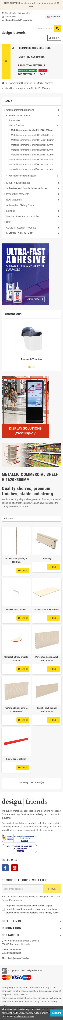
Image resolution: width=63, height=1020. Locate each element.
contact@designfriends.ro (17, 958)
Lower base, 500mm (16, 759)
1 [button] (29, 367)
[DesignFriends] (14, 32)
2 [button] (33, 367)
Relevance (9, 518)
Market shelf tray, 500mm (46, 609)
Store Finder (9, 13)
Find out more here (24, 1016)
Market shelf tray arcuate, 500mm (16, 659)
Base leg (47, 558)
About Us (26, 13)
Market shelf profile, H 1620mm (16, 560)
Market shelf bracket (16, 609)
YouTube (14, 867)
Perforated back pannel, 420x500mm (46, 659)
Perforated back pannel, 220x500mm (16, 710)
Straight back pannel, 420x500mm (47, 710)
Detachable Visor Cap (31, 359)
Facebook (5, 867)
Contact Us (10, 16)
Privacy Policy (51, 912)
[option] (31, 341)
